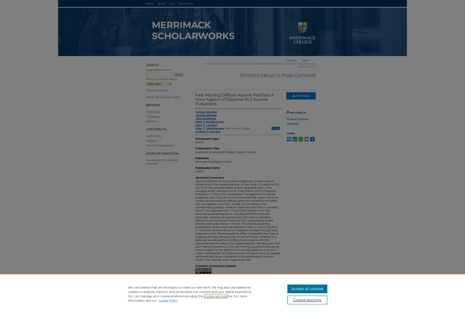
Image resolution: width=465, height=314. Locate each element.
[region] (232, 294)
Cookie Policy (168, 300)
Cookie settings (216, 296)
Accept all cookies (307, 289)
